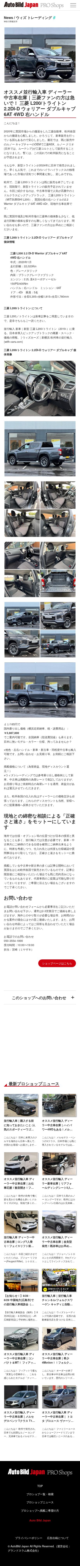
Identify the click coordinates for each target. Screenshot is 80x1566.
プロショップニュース (40, 1502)
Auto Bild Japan (40, 1520)
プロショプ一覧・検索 (40, 1494)
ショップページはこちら (57, 963)
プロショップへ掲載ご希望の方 (40, 1510)
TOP (40, 1486)
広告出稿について (58, 1538)
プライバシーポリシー (28, 1538)
